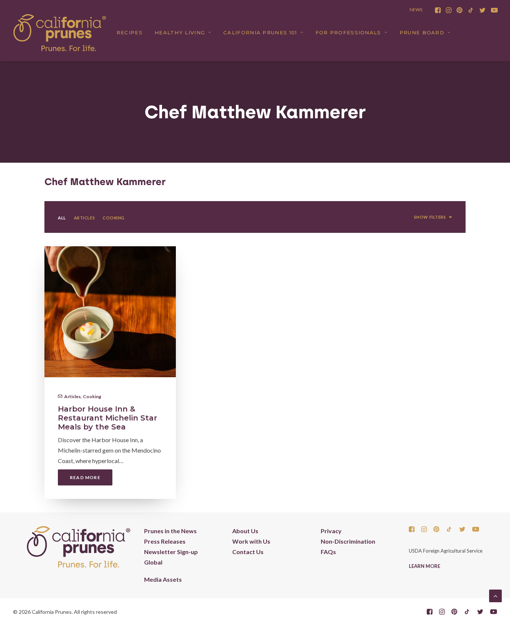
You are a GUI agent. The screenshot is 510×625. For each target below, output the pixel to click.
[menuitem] (437, 10)
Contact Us (248, 551)
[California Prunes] (59, 32)
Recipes (129, 32)
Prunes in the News (170, 530)
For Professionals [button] (348, 32)
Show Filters (430, 217)
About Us (245, 530)
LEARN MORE (424, 566)
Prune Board (421, 32)
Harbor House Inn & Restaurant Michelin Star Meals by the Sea (107, 417)
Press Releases (165, 541)
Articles (72, 396)
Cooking (92, 396)
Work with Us (251, 541)
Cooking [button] (114, 217)
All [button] (62, 217)
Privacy (331, 530)
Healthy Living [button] (180, 32)
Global (153, 562)
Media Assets (163, 579)
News (416, 9)
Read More (85, 477)
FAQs (328, 551)
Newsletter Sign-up (171, 551)
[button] (437, 10)
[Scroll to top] (495, 595)
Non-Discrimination (348, 541)
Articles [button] (84, 217)
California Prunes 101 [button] (260, 32)
